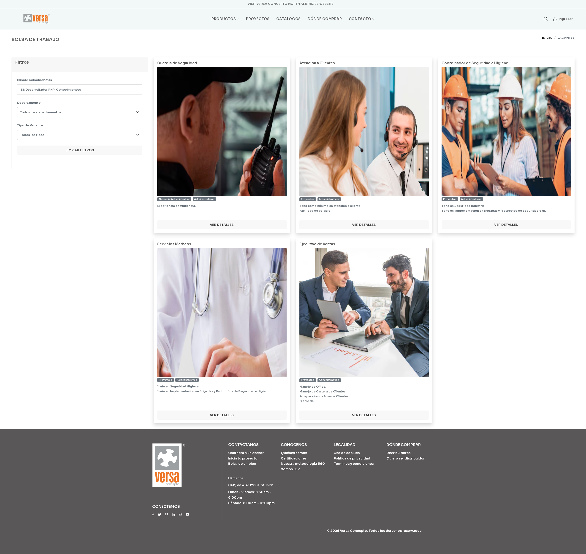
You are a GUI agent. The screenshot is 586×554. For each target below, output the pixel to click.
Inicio (547, 38)
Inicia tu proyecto (243, 458)
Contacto (360, 19)
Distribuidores (398, 453)
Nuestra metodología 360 (303, 464)
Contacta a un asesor (246, 453)
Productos (224, 19)
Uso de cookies (347, 453)
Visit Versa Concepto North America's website (291, 4)
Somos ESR (290, 469)
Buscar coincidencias (34, 80)
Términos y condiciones (354, 464)
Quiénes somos (294, 453)
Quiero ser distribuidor (405, 458)
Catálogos (288, 19)
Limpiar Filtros (80, 150)
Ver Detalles (222, 225)
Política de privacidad (352, 458)
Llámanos (235, 478)
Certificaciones (294, 458)
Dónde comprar (325, 19)
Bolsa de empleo (242, 464)
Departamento (29, 103)
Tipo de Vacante (30, 125)
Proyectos (257, 19)
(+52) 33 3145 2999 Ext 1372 (250, 485)
